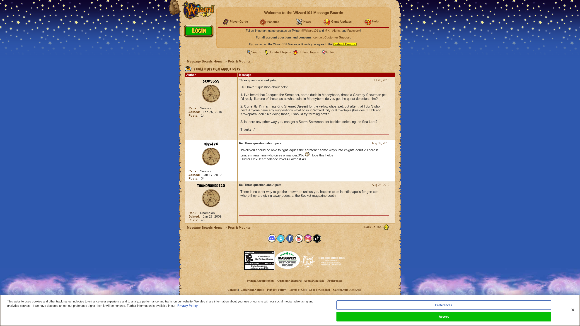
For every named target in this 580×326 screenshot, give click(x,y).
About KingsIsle (314, 280)
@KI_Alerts (332, 30)
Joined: (194, 112)
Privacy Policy (276, 289)
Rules (330, 52)
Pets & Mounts (239, 61)
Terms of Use (297, 289)
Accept (444, 316)
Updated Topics (279, 52)
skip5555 (211, 81)
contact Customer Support (331, 37)
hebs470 (211, 144)
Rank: (193, 108)
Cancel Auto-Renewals (347, 289)
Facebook (353, 30)
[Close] (573, 310)
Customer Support (289, 280)
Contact (232, 289)
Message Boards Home (205, 61)
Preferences (334, 280)
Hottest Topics (308, 52)
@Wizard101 (309, 30)
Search (256, 52)
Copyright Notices (252, 289)
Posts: (193, 115)
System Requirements (260, 280)
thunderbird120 (211, 186)
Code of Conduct (319, 289)
